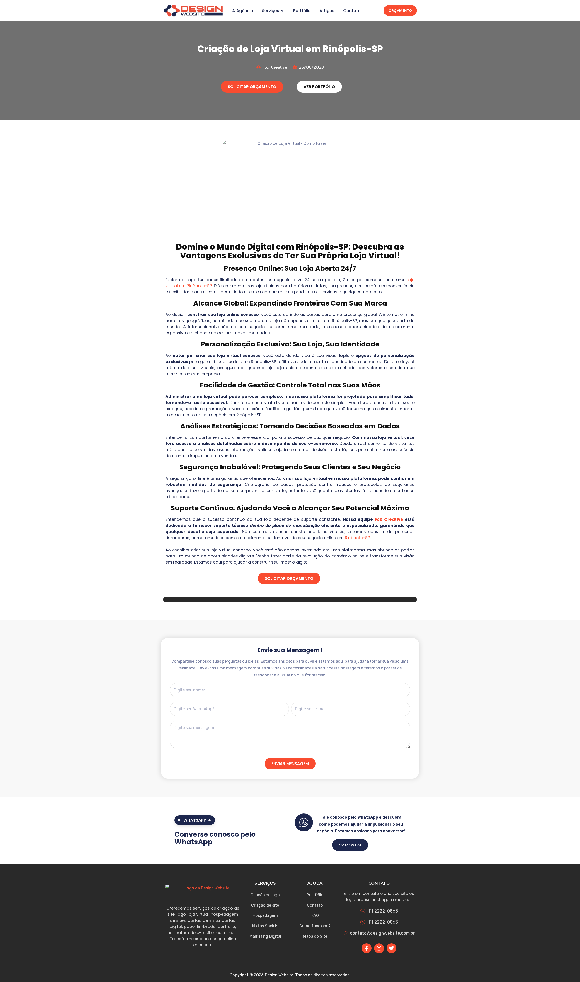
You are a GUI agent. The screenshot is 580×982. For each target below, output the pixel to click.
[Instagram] (379, 948)
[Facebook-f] (367, 948)
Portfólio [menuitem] (302, 10)
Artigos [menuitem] (326, 10)
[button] (282, 11)
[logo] (193, 11)
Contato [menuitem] (352, 10)
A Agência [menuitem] (242, 10)
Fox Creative (389, 519)
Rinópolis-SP (322, 246)
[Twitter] (391, 948)
